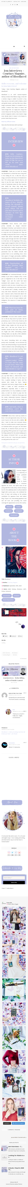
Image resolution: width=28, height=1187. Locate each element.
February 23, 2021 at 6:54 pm (8, 729)
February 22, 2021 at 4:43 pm (19, 711)
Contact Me (16, 1)
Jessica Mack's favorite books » (18, 1137)
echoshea (12, 743)
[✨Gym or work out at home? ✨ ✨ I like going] (14, 990)
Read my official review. (8, 121)
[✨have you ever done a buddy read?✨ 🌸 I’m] (14, 1013)
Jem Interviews (14, 68)
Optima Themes (18, 1184)
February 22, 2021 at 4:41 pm (15, 695)
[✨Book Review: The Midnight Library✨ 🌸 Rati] (14, 942)
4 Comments (23, 658)
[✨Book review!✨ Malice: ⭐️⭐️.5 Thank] (14, 1109)
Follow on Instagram (19, 1123)
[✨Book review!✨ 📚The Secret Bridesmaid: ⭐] (14, 966)
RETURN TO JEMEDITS (7, 1)
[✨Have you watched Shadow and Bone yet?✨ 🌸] (14, 1037)
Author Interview (6, 652)
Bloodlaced (14, 652)
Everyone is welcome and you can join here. (13, 442)
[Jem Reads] (14, 20)
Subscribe (23, 1)
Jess (14, 709)
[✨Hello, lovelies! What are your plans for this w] (14, 1061)
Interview (15, 655)
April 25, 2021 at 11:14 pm (14, 744)
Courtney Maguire (12, 582)
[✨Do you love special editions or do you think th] (14, 918)
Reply (24, 693)
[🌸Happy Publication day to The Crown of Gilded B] (14, 1085)
